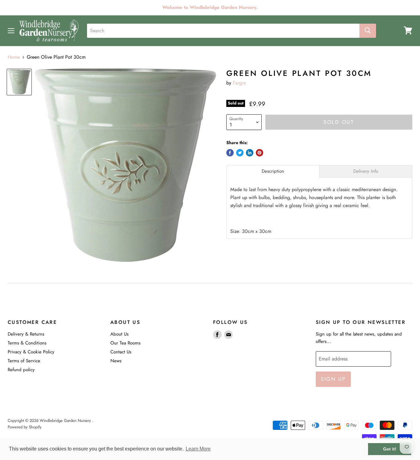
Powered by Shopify (25, 427)
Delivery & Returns (26, 334)
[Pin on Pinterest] (259, 152)
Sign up (333, 379)
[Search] (367, 30)
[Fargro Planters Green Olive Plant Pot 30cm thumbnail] (19, 82)
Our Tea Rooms (125, 343)
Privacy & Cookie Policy (31, 351)
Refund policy (21, 369)
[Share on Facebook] (230, 152)
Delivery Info (365, 171)
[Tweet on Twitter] (240, 152)
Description (273, 171)
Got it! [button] (389, 448)
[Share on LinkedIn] (249, 152)
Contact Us (120, 351)
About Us (119, 334)
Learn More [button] (198, 448)
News (115, 360)
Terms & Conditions (27, 343)
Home (14, 57)
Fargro (239, 82)
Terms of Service (24, 360)
